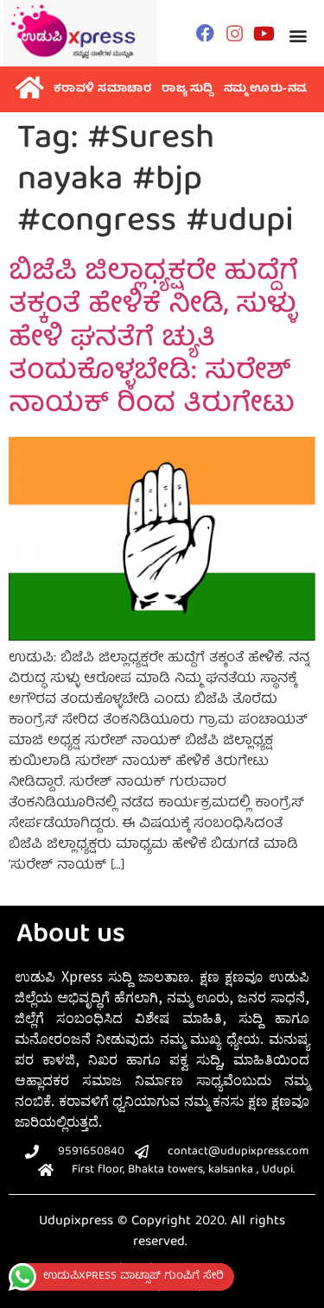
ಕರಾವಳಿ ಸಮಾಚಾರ (103, 89)
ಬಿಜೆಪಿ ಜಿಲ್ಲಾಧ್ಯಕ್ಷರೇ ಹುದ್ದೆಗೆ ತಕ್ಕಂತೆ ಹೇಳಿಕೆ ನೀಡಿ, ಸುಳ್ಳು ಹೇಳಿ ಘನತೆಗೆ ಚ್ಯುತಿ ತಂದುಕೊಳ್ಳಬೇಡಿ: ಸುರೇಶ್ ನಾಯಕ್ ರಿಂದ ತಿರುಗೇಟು (153, 340)
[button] (298, 35)
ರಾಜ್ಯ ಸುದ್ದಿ (187, 89)
